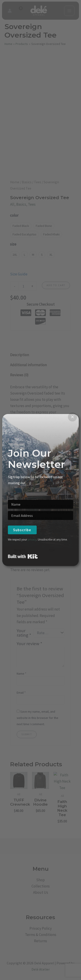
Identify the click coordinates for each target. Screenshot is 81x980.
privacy (32, 539)
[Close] (72, 416)
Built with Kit (23, 556)
